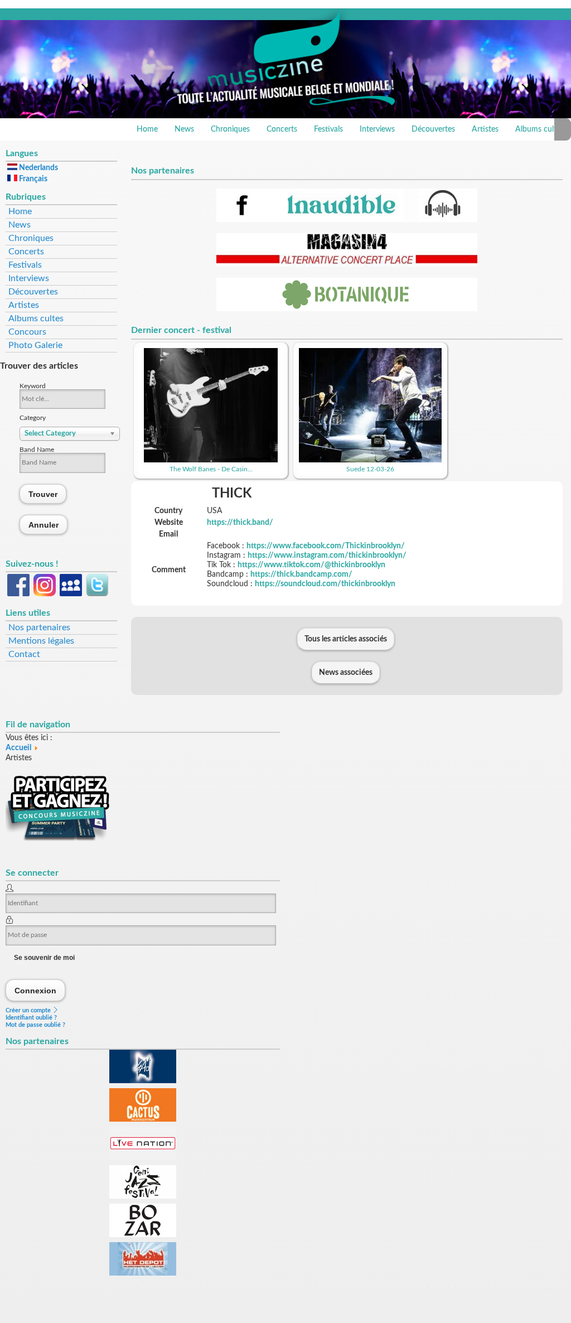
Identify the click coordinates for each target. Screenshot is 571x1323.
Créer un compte (29, 1010)
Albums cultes (36, 318)
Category (33, 417)
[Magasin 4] (346, 264)
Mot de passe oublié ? (35, 1025)
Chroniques (230, 129)
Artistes (485, 129)
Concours (27, 331)
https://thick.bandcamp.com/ (301, 574)
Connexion (35, 990)
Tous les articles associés (345, 639)
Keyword (33, 386)
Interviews (377, 129)
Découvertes (433, 129)
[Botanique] (346, 309)
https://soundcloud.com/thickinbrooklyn (325, 584)
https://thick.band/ (240, 523)
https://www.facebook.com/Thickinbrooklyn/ (325, 546)
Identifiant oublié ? (31, 1018)
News (184, 129)
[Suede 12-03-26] (370, 460)
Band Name (37, 449)
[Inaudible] (346, 220)
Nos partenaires (39, 627)
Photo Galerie (35, 345)
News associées (345, 673)
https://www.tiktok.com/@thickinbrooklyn (311, 565)
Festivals (328, 129)
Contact (24, 654)
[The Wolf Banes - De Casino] (210, 460)
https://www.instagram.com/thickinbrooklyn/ (327, 555)
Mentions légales (41, 640)
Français (32, 179)
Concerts (282, 129)
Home (147, 129)
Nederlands (37, 168)
